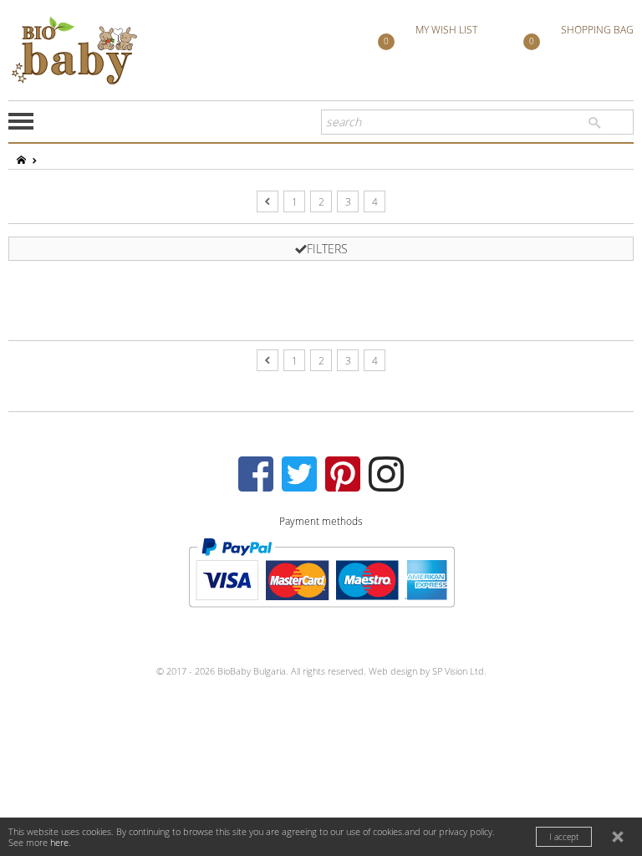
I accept (563, 837)
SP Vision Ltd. (459, 671)
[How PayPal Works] (321, 571)
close (619, 838)
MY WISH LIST (430, 35)
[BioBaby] (74, 50)
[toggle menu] (20, 121)
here (59, 842)
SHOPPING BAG (581, 35)
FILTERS (327, 249)
